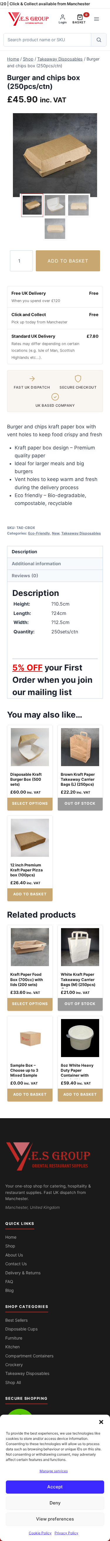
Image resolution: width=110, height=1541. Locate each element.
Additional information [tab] (36, 563)
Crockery (14, 1364)
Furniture (13, 1337)
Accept (55, 1487)
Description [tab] (24, 551)
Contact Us (16, 1263)
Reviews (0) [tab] (25, 575)
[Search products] (98, 39)
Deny (55, 1503)
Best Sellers (16, 1320)
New (55, 533)
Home (10, 1237)
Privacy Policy (66, 1533)
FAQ (9, 1281)
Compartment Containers (29, 1355)
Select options (30, 803)
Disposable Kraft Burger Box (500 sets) (26, 779)
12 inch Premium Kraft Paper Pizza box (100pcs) (26, 870)
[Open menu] (96, 18)
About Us (14, 1254)
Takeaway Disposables (81, 533)
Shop (10, 1245)
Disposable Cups (21, 1328)
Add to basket (68, 261)
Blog (9, 1290)
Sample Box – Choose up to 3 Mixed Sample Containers (24, 1073)
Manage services (54, 1471)
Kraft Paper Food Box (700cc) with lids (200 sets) (26, 979)
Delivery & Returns (22, 1272)
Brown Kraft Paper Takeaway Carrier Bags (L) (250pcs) (78, 779)
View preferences (55, 1519)
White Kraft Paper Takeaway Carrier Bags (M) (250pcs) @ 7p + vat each (78, 982)
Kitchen (12, 1346)
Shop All (13, 1382)
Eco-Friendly (39, 533)
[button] (101, 1422)
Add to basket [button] (30, 894)
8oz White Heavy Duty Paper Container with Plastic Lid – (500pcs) (77, 1075)
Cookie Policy (40, 1533)
